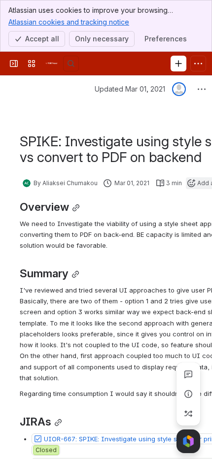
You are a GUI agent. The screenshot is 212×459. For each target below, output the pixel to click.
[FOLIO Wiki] (51, 63)
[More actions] (202, 89)
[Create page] (188, 414)
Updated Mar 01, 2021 (130, 89)
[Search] (71, 63)
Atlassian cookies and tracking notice (68, 22)
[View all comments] (188, 374)
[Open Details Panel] (188, 394)
